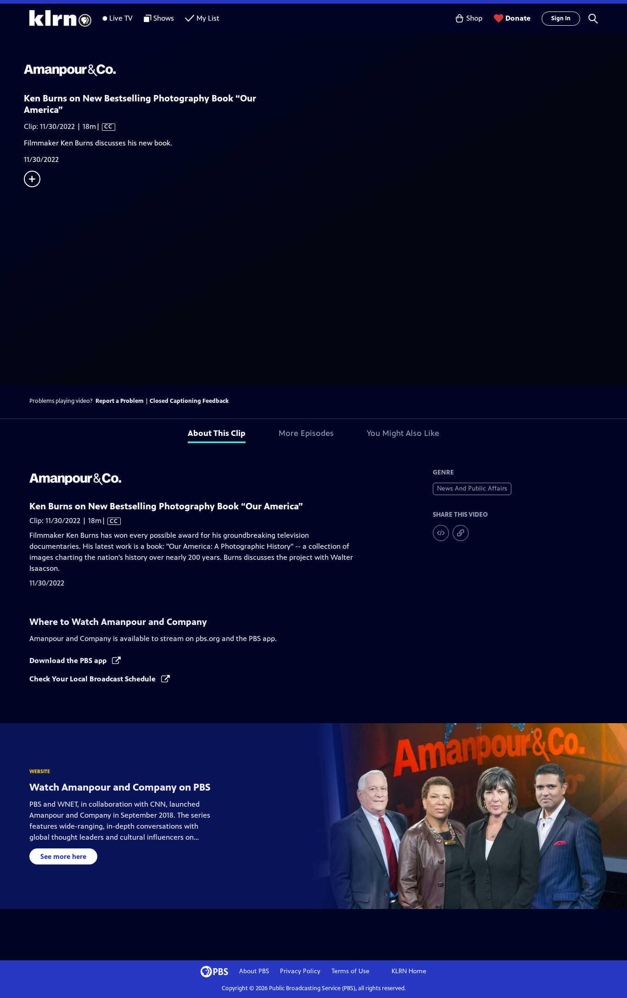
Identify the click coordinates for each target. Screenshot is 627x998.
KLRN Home (409, 971)
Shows (163, 18)
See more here (63, 856)
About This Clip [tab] (217, 433)
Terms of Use (350, 971)
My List (207, 18)
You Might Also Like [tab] (403, 433)
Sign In (561, 18)
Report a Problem (119, 401)
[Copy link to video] (461, 533)
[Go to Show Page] (325, 70)
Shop (474, 18)
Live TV (121, 18)
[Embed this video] (441, 533)
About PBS (254, 971)
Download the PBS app (68, 660)
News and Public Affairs (472, 488)
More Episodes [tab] (306, 433)
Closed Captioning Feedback (189, 401)
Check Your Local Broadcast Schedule (93, 679)
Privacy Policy (300, 971)
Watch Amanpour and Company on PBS (119, 787)
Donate (518, 18)
